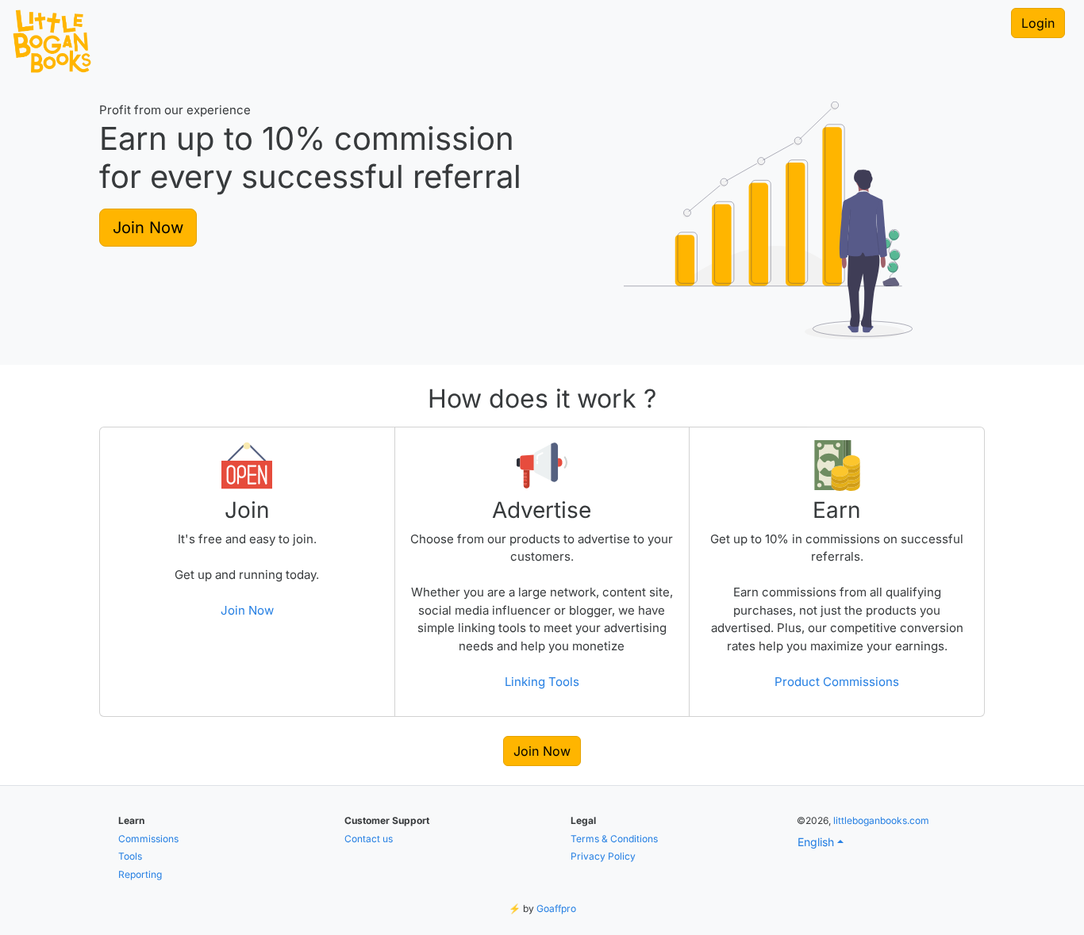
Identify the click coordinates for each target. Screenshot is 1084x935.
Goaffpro (556, 908)
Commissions (148, 839)
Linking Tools (542, 681)
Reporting (140, 874)
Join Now (148, 227)
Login (1038, 23)
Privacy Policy (603, 856)
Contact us (368, 839)
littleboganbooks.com (881, 820)
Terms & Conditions (614, 839)
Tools (130, 856)
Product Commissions (837, 681)
